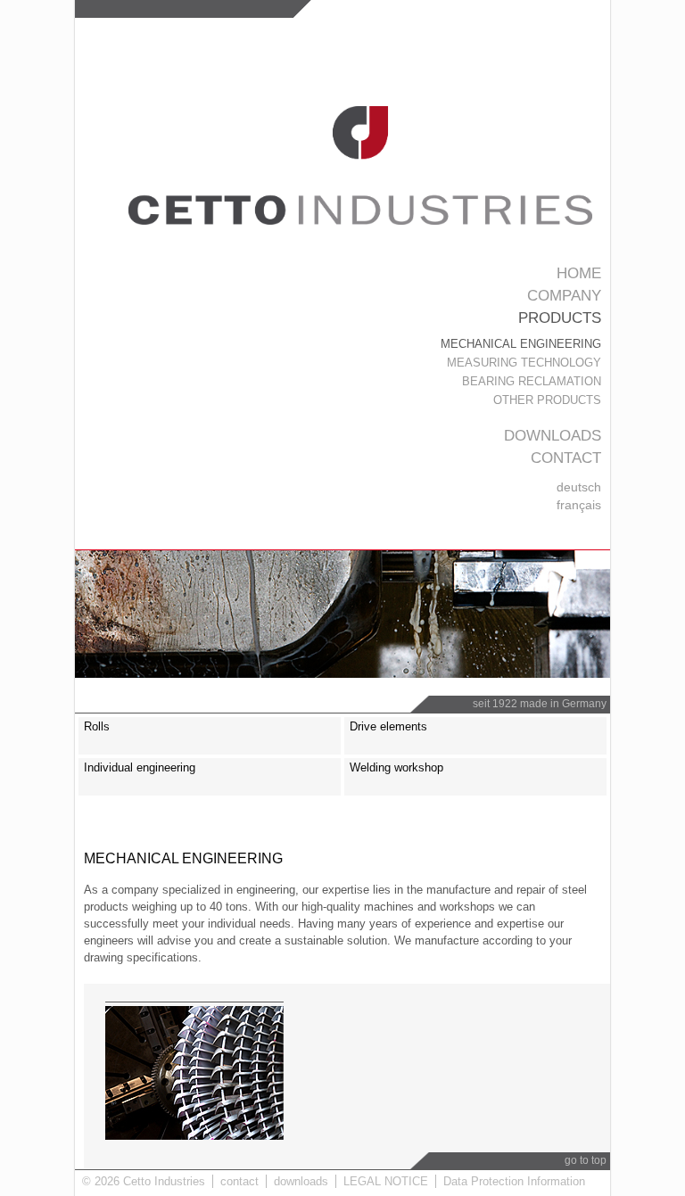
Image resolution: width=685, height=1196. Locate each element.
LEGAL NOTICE (385, 1181)
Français (579, 505)
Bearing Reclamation (531, 381)
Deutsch (579, 487)
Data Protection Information (514, 1181)
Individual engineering (139, 767)
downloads (552, 435)
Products (559, 317)
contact (566, 458)
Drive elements (388, 726)
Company (564, 295)
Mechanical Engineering (521, 344)
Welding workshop (396, 767)
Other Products (547, 400)
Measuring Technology (524, 362)
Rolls (97, 726)
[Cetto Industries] (360, 220)
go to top (586, 1160)
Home (579, 273)
